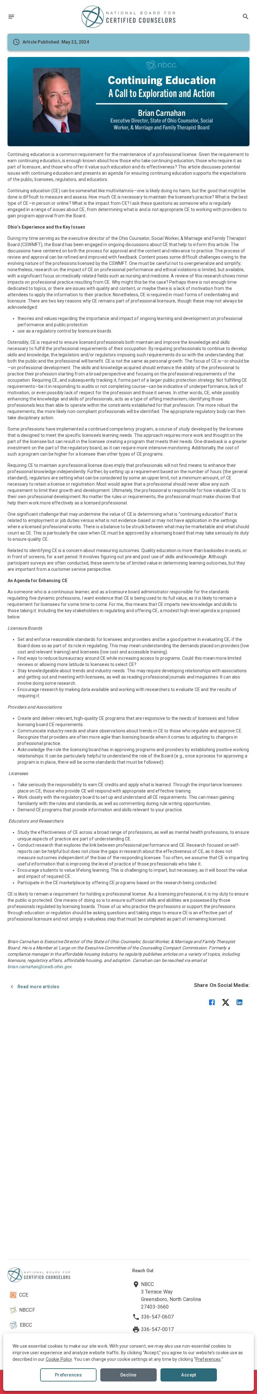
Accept (188, 1374)
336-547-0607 (157, 1317)
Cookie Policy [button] (59, 1359)
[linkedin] (239, 1002)
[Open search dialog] (245, 16)
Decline (128, 1374)
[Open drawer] (11, 16)
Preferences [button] (208, 1359)
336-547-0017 (157, 1329)
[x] (225, 1002)
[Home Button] (128, 17)
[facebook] (211, 1002)
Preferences (68, 1374)
